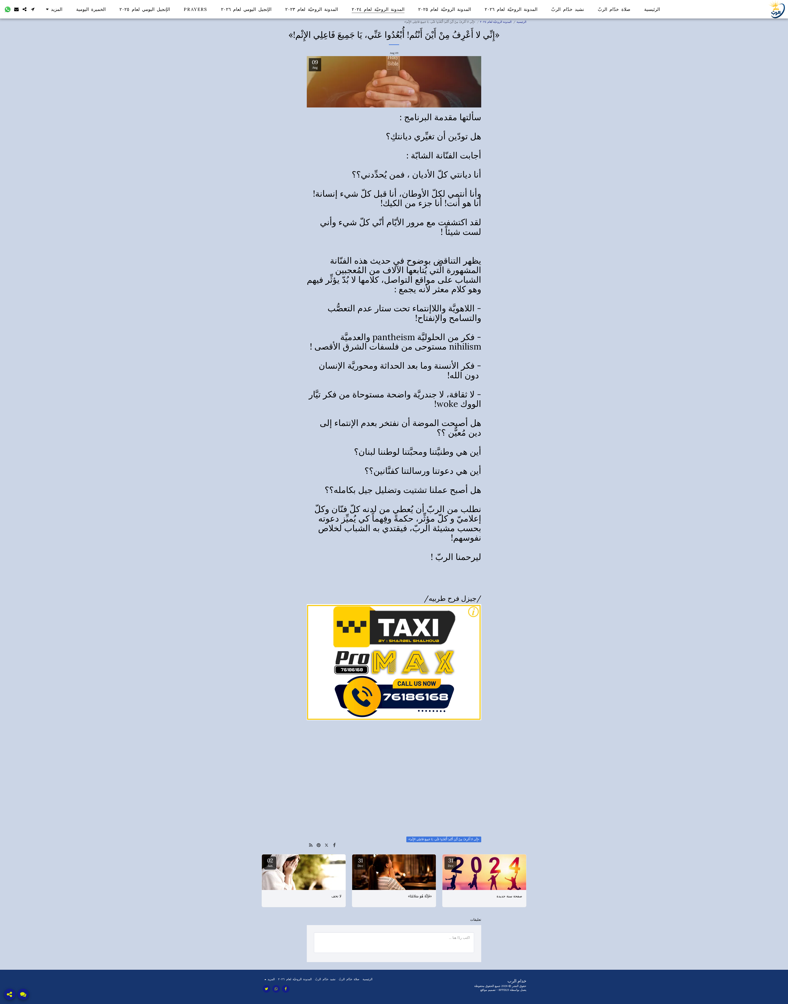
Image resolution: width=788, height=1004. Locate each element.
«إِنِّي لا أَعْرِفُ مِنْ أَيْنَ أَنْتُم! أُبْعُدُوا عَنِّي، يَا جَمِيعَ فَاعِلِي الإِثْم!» (443, 839)
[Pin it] (319, 845)
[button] (33, 9)
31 (451, 862)
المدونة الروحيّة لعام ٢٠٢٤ (496, 22)
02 (270, 862)
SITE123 (504, 990)
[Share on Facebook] (335, 845)
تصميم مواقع (488, 990)
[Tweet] (327, 845)
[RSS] (311, 845)
